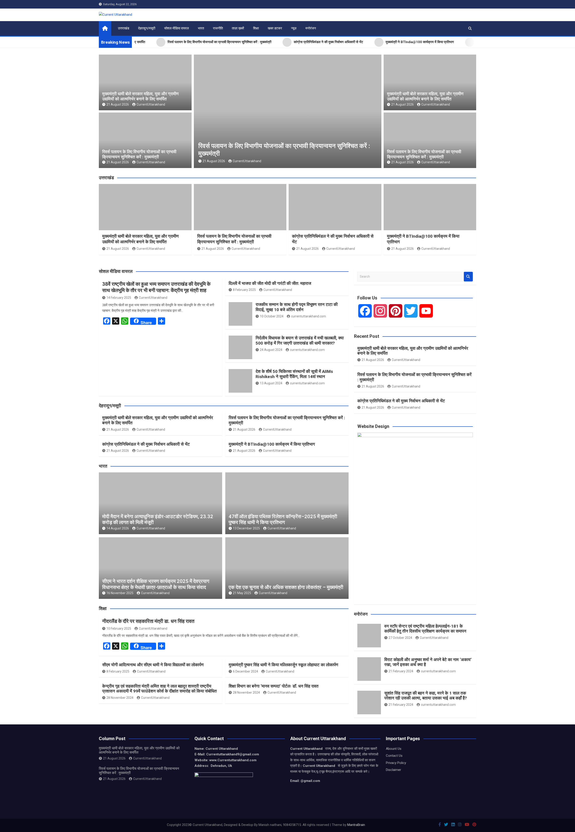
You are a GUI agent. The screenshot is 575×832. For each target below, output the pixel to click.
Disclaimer (393, 770)
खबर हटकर (275, 28)
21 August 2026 (117, 104)
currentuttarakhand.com (308, 316)
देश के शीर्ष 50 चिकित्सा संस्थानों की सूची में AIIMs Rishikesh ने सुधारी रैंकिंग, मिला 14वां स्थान (294, 374)
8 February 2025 (244, 290)
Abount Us (393, 749)
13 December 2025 (246, 528)
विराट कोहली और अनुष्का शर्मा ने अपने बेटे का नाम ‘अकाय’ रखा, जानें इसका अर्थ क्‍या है (428, 662)
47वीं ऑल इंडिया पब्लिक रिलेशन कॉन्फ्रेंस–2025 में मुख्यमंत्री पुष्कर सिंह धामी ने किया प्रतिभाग (283, 519)
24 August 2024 (271, 350)
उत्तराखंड (123, 28)
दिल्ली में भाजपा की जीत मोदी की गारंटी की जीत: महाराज (270, 283)
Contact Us (394, 756)
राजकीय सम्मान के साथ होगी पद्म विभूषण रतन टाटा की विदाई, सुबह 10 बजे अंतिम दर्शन (297, 307)
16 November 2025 (119, 593)
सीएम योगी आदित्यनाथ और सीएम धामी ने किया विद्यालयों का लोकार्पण (153, 664)
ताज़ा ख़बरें (238, 28)
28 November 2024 (119, 697)
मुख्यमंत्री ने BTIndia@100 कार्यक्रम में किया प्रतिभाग (272, 444)
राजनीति (218, 28)
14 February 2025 (118, 297)
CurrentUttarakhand (151, 104)
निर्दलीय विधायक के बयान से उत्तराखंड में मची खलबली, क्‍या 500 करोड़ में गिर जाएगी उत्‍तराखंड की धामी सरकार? (300, 340)
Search (468, 276)
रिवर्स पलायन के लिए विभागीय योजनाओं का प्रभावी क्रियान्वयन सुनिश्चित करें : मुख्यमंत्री (139, 154)
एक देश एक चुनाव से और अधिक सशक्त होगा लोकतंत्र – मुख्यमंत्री (286, 587)
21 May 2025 (242, 593)
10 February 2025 (118, 628)
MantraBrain (356, 825)
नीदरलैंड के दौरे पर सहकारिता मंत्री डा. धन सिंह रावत (148, 621)
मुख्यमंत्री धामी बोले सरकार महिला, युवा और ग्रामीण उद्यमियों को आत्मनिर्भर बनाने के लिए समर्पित (140, 96)
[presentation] (197, 112)
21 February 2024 (401, 671)
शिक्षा (256, 28)
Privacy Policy (396, 763)
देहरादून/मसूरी (146, 28)
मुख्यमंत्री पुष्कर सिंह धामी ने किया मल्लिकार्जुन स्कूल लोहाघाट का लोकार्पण (283, 664)
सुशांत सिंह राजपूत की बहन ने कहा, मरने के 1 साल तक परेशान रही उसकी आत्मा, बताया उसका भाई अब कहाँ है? (425, 695)
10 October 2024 (271, 316)
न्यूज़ (293, 28)
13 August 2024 (271, 383)
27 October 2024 (400, 637)
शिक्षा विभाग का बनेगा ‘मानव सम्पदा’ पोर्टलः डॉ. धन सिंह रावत (273, 686)
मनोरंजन (310, 28)
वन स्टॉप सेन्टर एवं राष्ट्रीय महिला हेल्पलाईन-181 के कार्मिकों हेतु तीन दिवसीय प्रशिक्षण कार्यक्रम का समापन (425, 629)
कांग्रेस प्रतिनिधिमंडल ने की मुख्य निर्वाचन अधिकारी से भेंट (146, 444)
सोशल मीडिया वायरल (176, 28)
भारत (201, 28)
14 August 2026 (117, 528)
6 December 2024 (245, 671)
